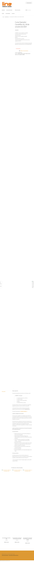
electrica (21, 53)
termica (16, 54)
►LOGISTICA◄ (7, 16)
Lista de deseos (8, 13)
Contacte (13, 13)
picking (27, 53)
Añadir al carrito (6, 542)
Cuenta (3, 13)
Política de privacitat (5, 555)
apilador (19, 53)
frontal (24, 53)
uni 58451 (23, 54)
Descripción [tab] (3, 391)
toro (18, 54)
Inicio (3, 16)
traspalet (20, 54)
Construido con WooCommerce (13, 555)
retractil (29, 53)
